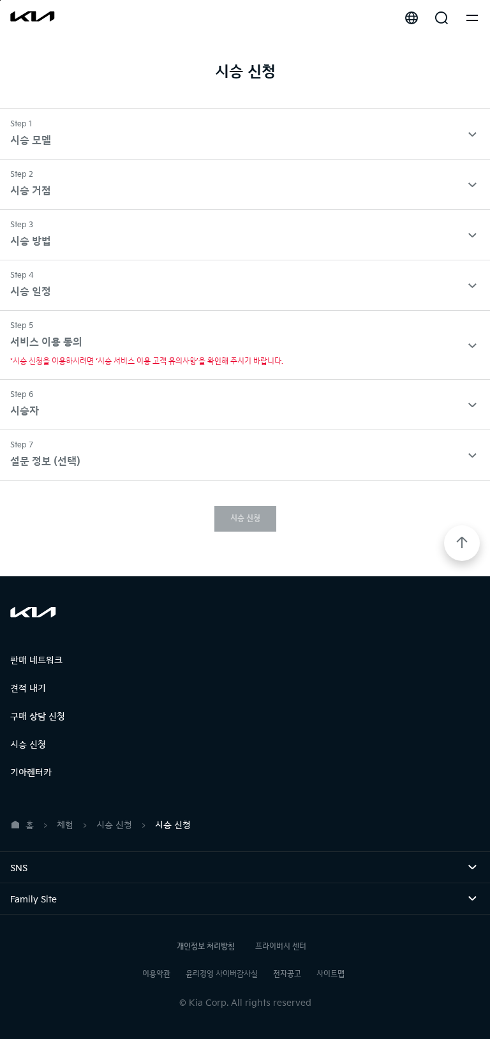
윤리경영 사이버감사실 (222, 974)
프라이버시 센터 (280, 947)
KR (411, 18)
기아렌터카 (31, 772)
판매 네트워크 (36, 660)
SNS (36, 868)
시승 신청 (245, 518)
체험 (65, 824)
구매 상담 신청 (37, 716)
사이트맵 (330, 974)
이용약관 (156, 974)
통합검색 (441, 18)
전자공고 (287, 974)
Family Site (51, 899)
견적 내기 (28, 688)
